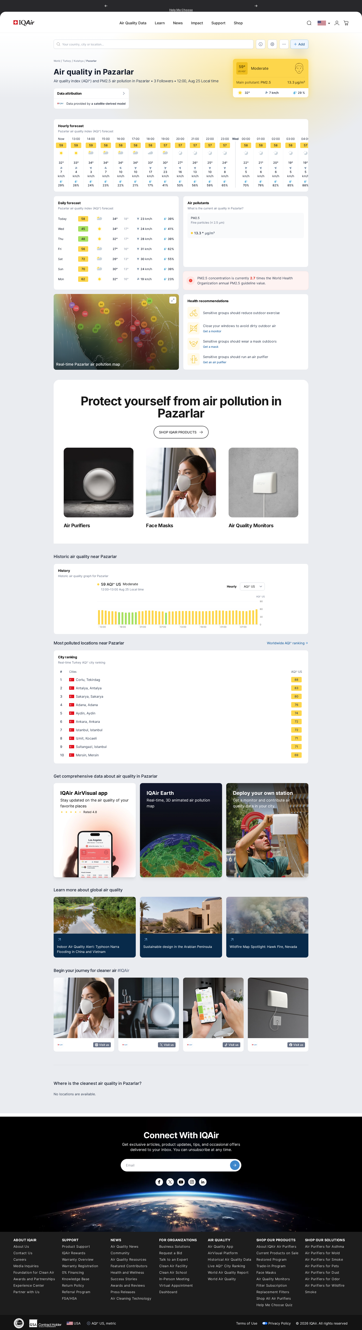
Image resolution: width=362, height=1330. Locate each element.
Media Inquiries (26, 1266)
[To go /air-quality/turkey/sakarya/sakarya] (182, 696)
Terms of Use (246, 1323)
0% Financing (73, 1272)
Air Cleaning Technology (131, 1298)
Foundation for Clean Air (33, 1272)
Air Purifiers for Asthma (324, 1246)
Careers (19, 1259)
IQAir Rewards (73, 1253)
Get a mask (210, 346)
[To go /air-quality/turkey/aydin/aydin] (182, 713)
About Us (21, 1246)
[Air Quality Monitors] (263, 482)
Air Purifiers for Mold (322, 1253)
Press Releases (123, 1292)
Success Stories (124, 1279)
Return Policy (73, 1285)
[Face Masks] (181, 482)
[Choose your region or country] (324, 23)
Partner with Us (26, 1292)
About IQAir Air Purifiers (276, 1246)
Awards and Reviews (128, 1285)
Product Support (76, 1246)
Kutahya (79, 60)
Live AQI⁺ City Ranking (226, 1266)
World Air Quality (222, 1279)
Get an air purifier (214, 362)
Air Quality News (124, 1246)
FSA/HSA (69, 1298)
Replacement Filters (272, 1292)
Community (120, 1253)
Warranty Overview (78, 1259)
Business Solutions (174, 1246)
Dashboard (168, 1292)
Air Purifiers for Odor (322, 1279)
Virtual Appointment (176, 1285)
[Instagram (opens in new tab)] (192, 1182)
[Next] (256, 6)
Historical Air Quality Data (229, 1259)
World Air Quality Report (228, 1272)
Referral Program (76, 1292)
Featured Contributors (129, 1266)
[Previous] (106, 6)
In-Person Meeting (174, 1279)
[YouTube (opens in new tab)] (181, 1182)
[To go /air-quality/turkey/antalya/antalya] (182, 688)
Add (301, 44)
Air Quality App (220, 1246)
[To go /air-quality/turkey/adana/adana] (182, 705)
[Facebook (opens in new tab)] (159, 1182)
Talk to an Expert (173, 1259)
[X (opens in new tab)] (170, 1182)
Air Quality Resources (128, 1259)
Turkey (67, 60)
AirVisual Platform (223, 1253)
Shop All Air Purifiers (273, 1298)
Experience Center (28, 1285)
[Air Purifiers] (98, 482)
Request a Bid (170, 1253)
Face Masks (266, 1272)
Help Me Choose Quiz (274, 1305)
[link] (309, 23)
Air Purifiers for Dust (322, 1272)
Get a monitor (212, 331)
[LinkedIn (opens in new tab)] (203, 1182)
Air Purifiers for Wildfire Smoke (324, 1288)
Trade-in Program (271, 1266)
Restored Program (271, 1259)
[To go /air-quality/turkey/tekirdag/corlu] (182, 679)
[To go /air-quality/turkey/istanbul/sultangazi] (182, 746)
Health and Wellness (127, 1272)
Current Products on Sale (277, 1253)
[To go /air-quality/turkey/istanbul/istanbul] (182, 730)
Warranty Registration (80, 1266)
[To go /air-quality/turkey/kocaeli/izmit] (182, 738)
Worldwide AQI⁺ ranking (286, 643)
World (57, 60)
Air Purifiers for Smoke (324, 1259)
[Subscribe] (235, 1165)
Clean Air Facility (173, 1266)
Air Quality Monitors (273, 1279)
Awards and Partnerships (34, 1279)
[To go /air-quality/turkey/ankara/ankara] (182, 721)
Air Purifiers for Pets (322, 1266)
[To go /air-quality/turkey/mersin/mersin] (182, 755)
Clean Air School (173, 1272)
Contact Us (22, 1253)
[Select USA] (324, 23)
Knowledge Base (75, 1279)
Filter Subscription (271, 1285)
